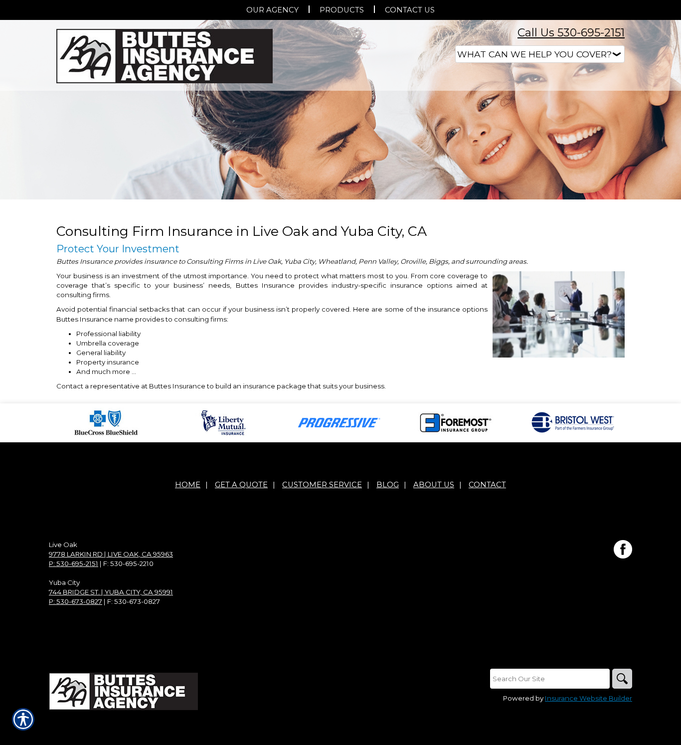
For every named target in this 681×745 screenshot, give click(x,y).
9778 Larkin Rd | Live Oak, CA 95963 (111, 554)
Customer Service (322, 484)
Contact (487, 484)
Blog (387, 484)
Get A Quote (241, 484)
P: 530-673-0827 (75, 601)
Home (187, 484)
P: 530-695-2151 (73, 563)
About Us (433, 484)
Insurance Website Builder (588, 698)
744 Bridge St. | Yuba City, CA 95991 (111, 592)
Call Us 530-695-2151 (571, 32)
